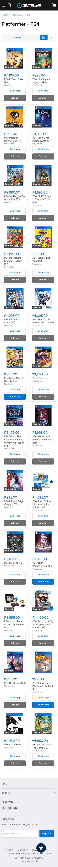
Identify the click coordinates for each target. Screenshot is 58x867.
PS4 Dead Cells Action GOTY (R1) (41, 139)
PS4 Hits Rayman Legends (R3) (41, 81)
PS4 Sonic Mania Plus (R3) (41, 259)
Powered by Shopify (29, 861)
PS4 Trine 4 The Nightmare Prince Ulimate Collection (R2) (14, 441)
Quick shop (15, 90)
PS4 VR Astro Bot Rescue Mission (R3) (43, 321)
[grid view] (44, 37)
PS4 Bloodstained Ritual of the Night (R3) (42, 439)
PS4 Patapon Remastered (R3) (13, 139)
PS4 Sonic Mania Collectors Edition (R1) (14, 624)
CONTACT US (36, 853)
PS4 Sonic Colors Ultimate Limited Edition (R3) (41, 504)
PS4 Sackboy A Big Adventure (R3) (14, 198)
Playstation (9, 143)
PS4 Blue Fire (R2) (13, 562)
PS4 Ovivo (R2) (12, 744)
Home (5, 15)
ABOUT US (23, 850)
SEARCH (10, 850)
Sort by (17, 37)
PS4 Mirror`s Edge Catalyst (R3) (14, 503)
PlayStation (9, 85)
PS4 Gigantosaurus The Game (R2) (42, 746)
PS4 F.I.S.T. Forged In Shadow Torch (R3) (42, 199)
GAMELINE (9, 267)
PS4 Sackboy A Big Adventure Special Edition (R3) (42, 624)
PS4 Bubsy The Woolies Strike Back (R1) (42, 686)
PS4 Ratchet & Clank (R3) (12, 321)
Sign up (46, 833)
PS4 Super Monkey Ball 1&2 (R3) (14, 380)
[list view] (51, 37)
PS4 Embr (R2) (40, 378)
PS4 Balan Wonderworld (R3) (42, 564)
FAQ (49, 853)
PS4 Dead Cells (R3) (15, 683)
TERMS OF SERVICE (17, 853)
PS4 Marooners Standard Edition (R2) (13, 260)
